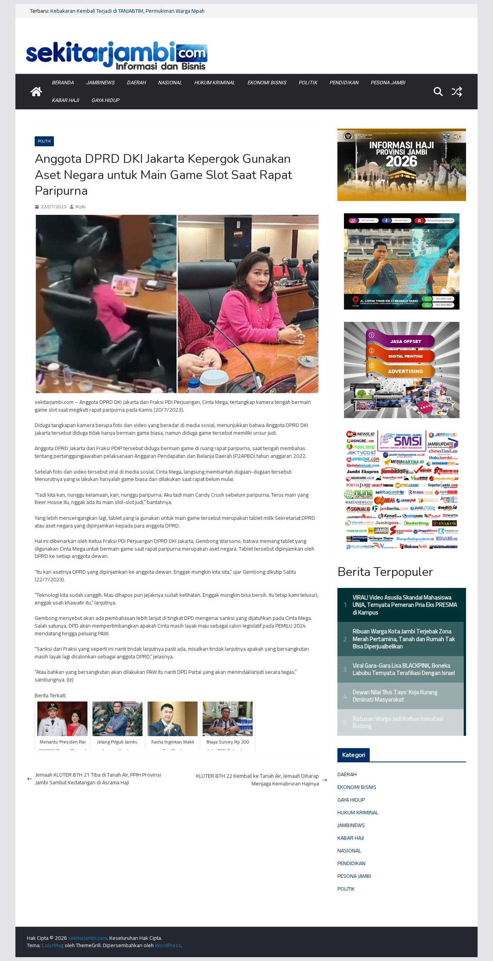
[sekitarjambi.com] (246, 40)
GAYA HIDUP (105, 100)
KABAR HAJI (65, 100)
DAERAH (136, 82)
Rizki (80, 207)
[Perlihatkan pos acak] (457, 91)
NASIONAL (170, 82)
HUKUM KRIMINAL (214, 82)
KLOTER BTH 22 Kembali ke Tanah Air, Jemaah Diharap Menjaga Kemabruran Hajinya (257, 779)
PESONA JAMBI (388, 82)
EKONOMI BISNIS (266, 82)
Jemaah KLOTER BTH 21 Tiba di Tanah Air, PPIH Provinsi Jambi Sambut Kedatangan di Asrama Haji (98, 778)
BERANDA (63, 82)
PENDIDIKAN (343, 82)
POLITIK (307, 82)
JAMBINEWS (100, 82)
